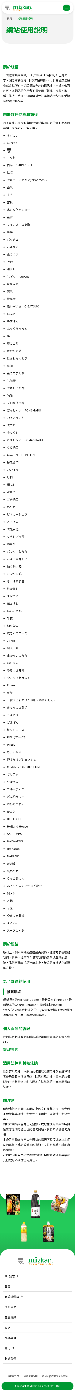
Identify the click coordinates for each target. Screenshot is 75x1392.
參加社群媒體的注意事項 (55, 1376)
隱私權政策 (10, 1049)
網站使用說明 (31, 1376)
